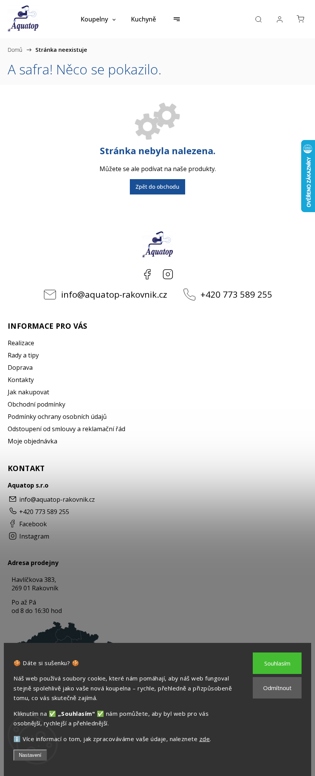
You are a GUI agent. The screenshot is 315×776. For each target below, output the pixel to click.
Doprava (20, 367)
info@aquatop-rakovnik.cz (114, 294)
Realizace (21, 343)
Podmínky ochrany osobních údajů (57, 416)
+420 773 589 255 (236, 294)
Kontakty (21, 380)
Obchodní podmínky (36, 404)
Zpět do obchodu (157, 186)
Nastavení (30, 755)
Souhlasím (277, 663)
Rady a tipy (23, 355)
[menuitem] (98, 19)
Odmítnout (277, 688)
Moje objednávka (32, 441)
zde (204, 739)
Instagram (168, 274)
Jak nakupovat (28, 392)
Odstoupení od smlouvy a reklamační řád (66, 429)
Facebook (147, 274)
